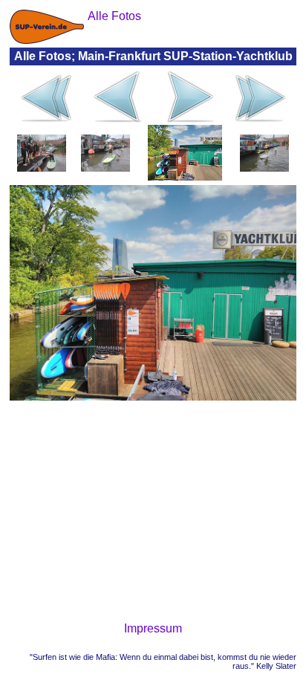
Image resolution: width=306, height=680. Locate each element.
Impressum (153, 628)
